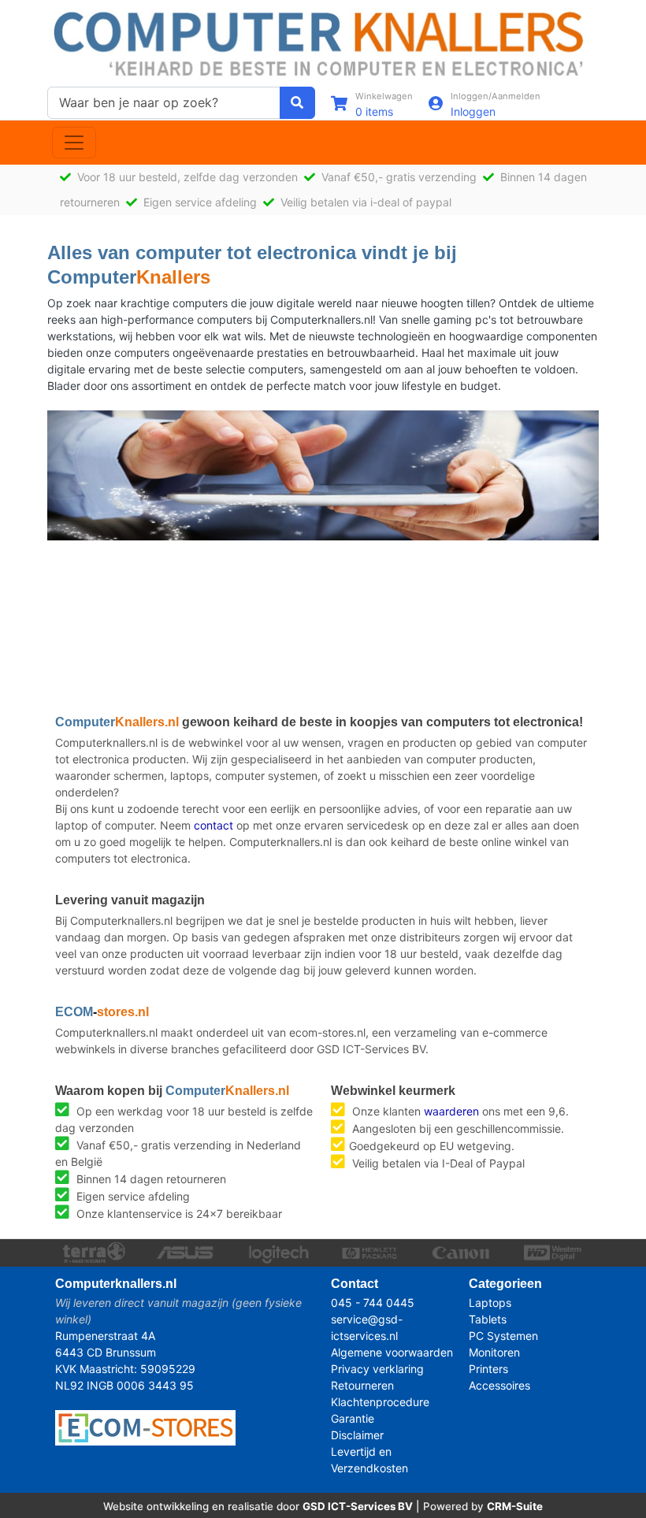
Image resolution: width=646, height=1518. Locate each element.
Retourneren (362, 1385)
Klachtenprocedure (380, 1402)
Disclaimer (357, 1435)
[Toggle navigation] (74, 142)
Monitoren (494, 1352)
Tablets (488, 1319)
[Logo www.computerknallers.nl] (323, 42)
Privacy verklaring (377, 1368)
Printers (488, 1368)
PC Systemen (503, 1335)
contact (213, 825)
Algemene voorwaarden (392, 1352)
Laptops (490, 1302)
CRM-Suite (515, 1506)
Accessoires (499, 1385)
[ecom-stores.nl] (145, 1426)
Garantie (352, 1418)
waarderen (451, 1111)
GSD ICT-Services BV (358, 1506)
